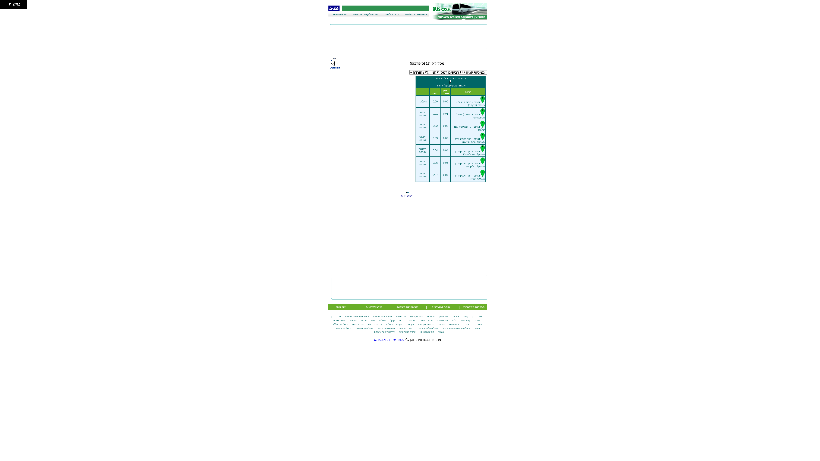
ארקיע (363, 320)
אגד (480, 316)
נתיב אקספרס (416, 316)
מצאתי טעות (340, 14)
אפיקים (456, 316)
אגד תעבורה (442, 320)
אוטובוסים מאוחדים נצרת (357, 316)
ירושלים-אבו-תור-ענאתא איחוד (456, 328)
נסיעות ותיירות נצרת (382, 316)
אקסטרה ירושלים (394, 324)
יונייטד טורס (358, 324)
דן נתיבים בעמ (375, 324)
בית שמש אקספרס (426, 324)
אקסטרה (410, 324)
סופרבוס (431, 316)
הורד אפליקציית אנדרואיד (365, 14)
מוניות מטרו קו (427, 332)
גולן (339, 316)
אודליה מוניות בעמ (407, 332)
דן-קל (392, 320)
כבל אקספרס (455, 324)
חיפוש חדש (407, 195)
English (333, 8)
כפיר (373, 320)
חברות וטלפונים (392, 14)
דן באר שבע (465, 320)
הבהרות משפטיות (474, 307)
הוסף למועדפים (441, 307)
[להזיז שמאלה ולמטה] (3, 5)
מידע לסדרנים (374, 307)
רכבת (401, 320)
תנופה (442, 324)
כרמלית (382, 320)
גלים (454, 320)
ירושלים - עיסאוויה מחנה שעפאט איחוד (396, 328)
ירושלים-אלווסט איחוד (428, 328)
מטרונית (412, 320)
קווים (466, 316)
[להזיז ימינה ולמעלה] (5, 3)
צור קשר (341, 307)
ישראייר (353, 320)
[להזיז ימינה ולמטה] (5, 5)
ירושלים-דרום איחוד (364, 328)
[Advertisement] (408, 36)
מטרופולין (443, 316)
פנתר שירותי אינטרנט (389, 339)
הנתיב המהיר (426, 320)
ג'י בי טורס (401, 316)
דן (473, 316)
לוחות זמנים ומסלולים (416, 14)
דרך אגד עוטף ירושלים (384, 332)
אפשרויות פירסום (407, 307)
